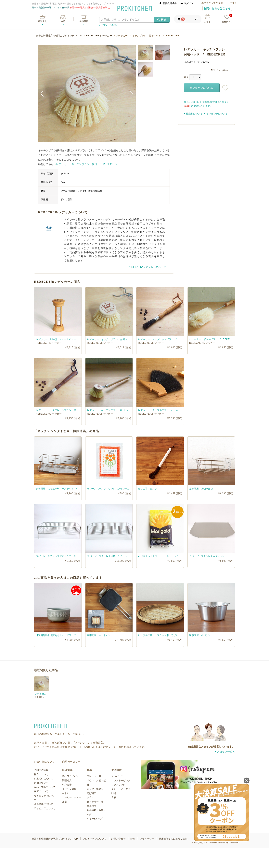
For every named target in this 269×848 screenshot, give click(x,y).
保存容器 (67, 784)
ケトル (65, 793)
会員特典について (43, 804)
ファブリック (118, 784)
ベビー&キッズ (95, 818)
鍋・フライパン (70, 776)
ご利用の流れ (41, 770)
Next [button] (130, 93)
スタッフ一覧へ (226, 751)
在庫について (41, 791)
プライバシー (147, 838)
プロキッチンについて (94, 838)
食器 (63, 21)
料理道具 (42, 21)
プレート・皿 (94, 776)
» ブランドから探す (108, 25)
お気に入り (227, 19)
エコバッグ (117, 776)
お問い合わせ (118, 838)
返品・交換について (44, 787)
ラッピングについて (217, 113)
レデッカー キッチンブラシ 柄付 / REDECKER (86, 164)
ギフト (207, 22)
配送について (41, 774)
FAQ (132, 838)
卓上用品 (91, 806)
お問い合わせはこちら (217, 8)
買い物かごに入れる (201, 87)
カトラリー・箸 (95, 801)
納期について (41, 782)
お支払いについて (43, 778)
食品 (113, 797)
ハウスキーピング (120, 780)
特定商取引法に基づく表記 (173, 838)
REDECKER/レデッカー (99, 35)
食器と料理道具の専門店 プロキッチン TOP (59, 35)
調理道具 (67, 780)
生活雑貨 (84, 21)
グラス (90, 797)
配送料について (194, 113)
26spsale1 (231, 836)
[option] (87, 93)
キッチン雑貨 (69, 789)
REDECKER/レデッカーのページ (146, 267)
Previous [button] (44, 93)
